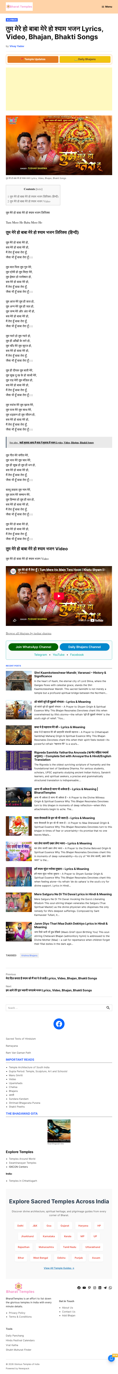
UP (95, 1236)
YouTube (59, 654)
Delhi (20, 1225)
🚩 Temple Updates (33, 59)
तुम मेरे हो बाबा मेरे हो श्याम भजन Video (29, 201)
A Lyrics (12, 19)
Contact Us (68, 1311)
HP (99, 1225)
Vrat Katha (12, 1345)
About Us (67, 1307)
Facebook (77, 654)
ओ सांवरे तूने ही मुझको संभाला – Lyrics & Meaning (62, 702)
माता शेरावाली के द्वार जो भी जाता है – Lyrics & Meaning (64, 818)
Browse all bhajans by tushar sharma (28, 633)
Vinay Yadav (17, 46)
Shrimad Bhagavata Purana (24, 1102)
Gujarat (65, 1225)
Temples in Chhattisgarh (23, 1180)
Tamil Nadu (69, 1247)
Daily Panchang (15, 1335)
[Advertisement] (59, 89)
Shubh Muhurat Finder (18, 1349)
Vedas (12, 1079)
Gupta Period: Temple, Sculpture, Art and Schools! (38, 1071)
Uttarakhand (92, 1247)
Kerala (67, 1236)
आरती (11, 1094)
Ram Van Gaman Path (18, 1052)
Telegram (40, 654)
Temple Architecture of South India (29, 1067)
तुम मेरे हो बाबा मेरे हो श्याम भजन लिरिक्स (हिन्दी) (33, 196)
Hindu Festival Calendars (20, 1340)
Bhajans (13, 1090)
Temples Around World (22, 1158)
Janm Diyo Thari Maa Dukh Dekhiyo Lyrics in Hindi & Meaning (71, 925)
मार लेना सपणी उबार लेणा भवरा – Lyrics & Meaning (63, 843)
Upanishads (15, 1083)
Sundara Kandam (19, 1098)
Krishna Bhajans (29, 955)
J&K (35, 1225)
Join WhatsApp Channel (33, 647)
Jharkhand (27, 1236)
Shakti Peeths (17, 1106)
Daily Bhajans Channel (84, 647)
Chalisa (13, 1086)
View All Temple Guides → (59, 1268)
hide (39, 189)
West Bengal (40, 1257)
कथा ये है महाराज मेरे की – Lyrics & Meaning (59, 727)
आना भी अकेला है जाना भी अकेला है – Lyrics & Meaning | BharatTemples (66, 790)
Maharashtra (46, 1247)
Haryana (83, 1225)
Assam (96, 1257)
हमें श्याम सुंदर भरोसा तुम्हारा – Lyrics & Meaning (61, 869)
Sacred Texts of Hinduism (21, 1038)
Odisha (61, 1257)
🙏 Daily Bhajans (85, 59)
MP (82, 1236)
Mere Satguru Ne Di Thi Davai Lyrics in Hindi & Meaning (73, 894)
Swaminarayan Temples (22, 1162)
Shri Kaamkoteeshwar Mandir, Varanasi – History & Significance (70, 674)
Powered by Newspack (17, 1368)
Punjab (79, 1257)
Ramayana (12, 1045)
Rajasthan (24, 1247)
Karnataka (49, 1236)
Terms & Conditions (20, 1316)
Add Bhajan (68, 1315)
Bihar (21, 1257)
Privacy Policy (17, 1312)
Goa (49, 1225)
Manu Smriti (16, 1075)
